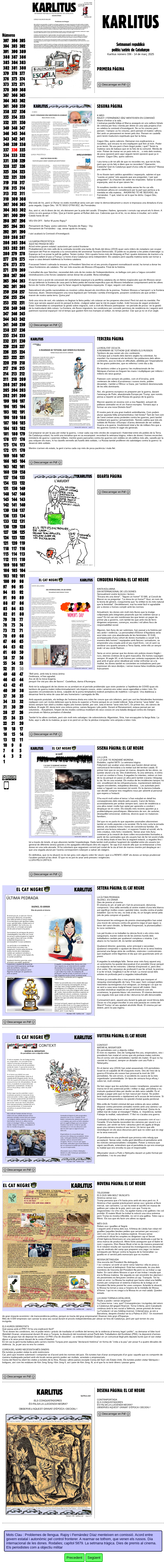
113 (22, 554)
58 (5, 658)
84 (14, 608)
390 (15, 51)
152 (22, 483)
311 (22, 193)
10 (5, 745)
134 (22, 516)
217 (5, 368)
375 (14, 79)
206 (23, 384)
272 (22, 264)
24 (13, 718)
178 (6, 439)
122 (22, 537)
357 (14, 111)
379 (6, 73)
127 (5, 532)
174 (14, 445)
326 (22, 166)
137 (22, 510)
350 (22, 122)
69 (14, 636)
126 (14, 532)
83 (22, 608)
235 (6, 335)
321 (14, 177)
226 (6, 352)
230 (22, 341)
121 (5, 543)
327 (14, 166)
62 (21, 647)
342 (14, 139)
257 (22, 292)
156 (14, 477)
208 (6, 384)
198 (14, 401)
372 (14, 84)
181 (6, 434)
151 (5, 488)
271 (5, 270)
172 (5, 450)
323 (22, 171)
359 (22, 106)
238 (6, 330)
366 (14, 95)
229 (6, 346)
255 (14, 297)
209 (23, 379)
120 (14, 543)
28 (5, 712)
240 (14, 324)
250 (6, 308)
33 (13, 701)
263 (22, 281)
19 (5, 729)
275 (22, 259)
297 (14, 221)
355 (6, 117)
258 (14, 292)
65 (21, 641)
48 (14, 674)
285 (14, 242)
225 (14, 352)
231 (14, 341)
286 (6, 242)
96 (14, 587)
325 (6, 171)
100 (6, 581)
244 (6, 319)
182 (22, 428)
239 (22, 324)
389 (23, 51)
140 (22, 505)
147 (14, 494)
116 (22, 548)
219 (14, 363)
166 (6, 461)
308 (23, 199)
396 (14, 40)
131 (22, 521)
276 (14, 259)
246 (14, 313)
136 (6, 516)
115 (5, 554)
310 (6, 199)
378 (14, 73)
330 (14, 161)
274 (5, 264)
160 (6, 472)
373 (6, 84)
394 (6, 46)
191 (22, 412)
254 (22, 297)
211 (5, 379)
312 (14, 193)
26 (21, 712)
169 (6, 455)
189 (14, 417)
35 (21, 696)
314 (22, 188)
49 (5, 674)
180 (15, 434)
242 (22, 319)
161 (22, 466)
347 (22, 128)
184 (6, 428)
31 (5, 707)
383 (23, 62)
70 (5, 636)
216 (14, 368)
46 (5, 679)
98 (22, 581)
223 (6, 357)
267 (14, 275)
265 (6, 281)
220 (6, 363)
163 (6, 466)
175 (5, 445)
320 (22, 177)
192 (14, 412)
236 (22, 330)
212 (22, 374)
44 (21, 679)
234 (14, 335)
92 (21, 592)
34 (5, 701)
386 (23, 57)
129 (14, 526)
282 (14, 248)
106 (6, 570)
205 (6, 390)
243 (14, 319)
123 (14, 537)
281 (22, 248)
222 (14, 357)
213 (14, 374)
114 (14, 554)
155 (22, 477)
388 (6, 57)
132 (14, 521)
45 (13, 679)
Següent (93, 1558)
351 (14, 122)
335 (22, 150)
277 (5, 259)
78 (13, 619)
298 (6, 221)
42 (13, 685)
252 (14, 303)
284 (22, 242)
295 (6, 226)
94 (5, 592)
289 (6, 237)
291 (14, 232)
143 (22, 499)
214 (5, 374)
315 (14, 188)
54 (13, 663)
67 (5, 641)
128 (22, 526)
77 (21, 619)
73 (5, 630)
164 (22, 461)
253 (6, 303)
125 (22, 532)
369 (14, 90)
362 (22, 100)
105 (14, 570)
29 (21, 707)
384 (15, 62)
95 (21, 587)
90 (14, 597)
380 (23, 68)
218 (22, 363)
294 (14, 226)
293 (22, 226)
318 (14, 182)
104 (22, 570)
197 (22, 401)
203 (22, 390)
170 (22, 450)
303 (14, 210)
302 (22, 210)
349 (6, 128)
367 (6, 95)
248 (22, 308)
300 (15, 215)
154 (6, 483)
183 (14, 428)
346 (6, 133)
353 (22, 117)
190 (6, 417)
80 (22, 614)
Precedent (74, 1558)
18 (13, 729)
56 (21, 658)
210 (14, 379)
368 (23, 90)
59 (21, 652)
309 (15, 199)
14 (21, 734)
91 (5, 597)
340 (6, 144)
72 (13, 630)
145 (6, 499)
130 (6, 526)
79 (5, 619)
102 (14, 576)
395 (22, 40)
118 (6, 548)
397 (6, 40)
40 (5, 690)
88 (5, 603)
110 (22, 559)
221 (22, 357)
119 (22, 543)
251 (22, 303)
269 (22, 270)
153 (14, 483)
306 (15, 204)
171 (14, 450)
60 (14, 652)
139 (6, 510)
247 (6, 313)
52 (5, 668)
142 (6, 505)
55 (5, 663)
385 (6, 62)
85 (5, 608)
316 (6, 188)
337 (6, 150)
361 (6, 106)
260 (22, 286)
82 (5, 614)
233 (22, 335)
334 (6, 155)
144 (14, 499)
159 (14, 472)
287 (22, 237)
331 (6, 161)
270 (14, 270)
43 (5, 685)
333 (14, 155)
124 (6, 537)
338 (23, 144)
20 (22, 723)
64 (5, 647)
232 (6, 341)
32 (21, 701)
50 (22, 668)
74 (21, 625)
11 (21, 739)
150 (14, 488)
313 (6, 193)
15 (13, 734)
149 (22, 488)
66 (14, 641)
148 (6, 494)
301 (6, 215)
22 (5, 723)
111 (14, 559)
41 (21, 685)
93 (13, 592)
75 (13, 625)
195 (14, 406)
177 (14, 439)
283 (6, 248)
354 (14, 117)
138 (14, 510)
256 (6, 297)
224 (22, 352)
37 (5, 696)
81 (13, 614)
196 (6, 406)
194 (22, 406)
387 (14, 57)
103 (6, 576)
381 (14, 68)
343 (6, 139)
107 (22, 565)
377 (22, 73)
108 (15, 565)
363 (14, 100)
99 (14, 581)
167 (22, 455)
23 (21, 718)
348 (14, 128)
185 (22, 423)
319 (6, 182)
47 (21, 674)
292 (6, 232)
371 (22, 84)
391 (6, 51)
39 (13, 690)
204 (14, 390)
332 (22, 155)
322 (6, 177)
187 (6, 423)
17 (21, 729)
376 (6, 79)
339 (14, 144)
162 (14, 466)
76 (5, 625)
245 (22, 313)
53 (21, 663)
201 (14, 395)
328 (6, 166)
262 (6, 286)
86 (22, 603)
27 (13, 712)
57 (13, 658)
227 (22, 346)
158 (22, 472)
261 (14, 286)
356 (22, 111)
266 (22, 275)
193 (6, 412)
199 (6, 401)
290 (22, 232)
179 (22, 434)
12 (13, 739)
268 (6, 275)
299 (22, 215)
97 (5, 587)
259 (6, 292)
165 (14, 461)
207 (14, 384)
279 (14, 253)
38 (22, 690)
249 (14, 308)
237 (14, 330)
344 (22, 133)
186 (14, 423)
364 (6, 100)
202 (6, 395)
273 (14, 264)
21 (13, 723)
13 (5, 739)
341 (22, 139)
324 (14, 171)
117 (14, 548)
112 (5, 559)
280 (6, 253)
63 (13, 647)
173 (22, 445)
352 (6, 122)
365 (22, 95)
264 (14, 281)
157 (5, 477)
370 (6, 90)
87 (13, 603)
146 (22, 494)
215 (22, 368)
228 (14, 346)
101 (22, 576)
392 (22, 46)
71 (21, 630)
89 (22, 597)
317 (22, 182)
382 (6, 68)
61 (5, 652)
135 (14, 516)
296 (22, 221)
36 (13, 696)
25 (5, 718)
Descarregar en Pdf (113, 84)
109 (6, 565)
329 (22, 161)
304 (6, 210)
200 (23, 395)
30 (14, 707)
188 (23, 417)
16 (5, 734)
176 (22, 439)
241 (6, 324)
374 (22, 79)
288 (15, 237)
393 (14, 46)
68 (22, 636)
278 (22, 253)
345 (14, 133)
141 (14, 505)
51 (13, 668)
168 (14, 455)
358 (6, 111)
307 (6, 204)
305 (22, 204)
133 (6, 521)
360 (15, 106)
